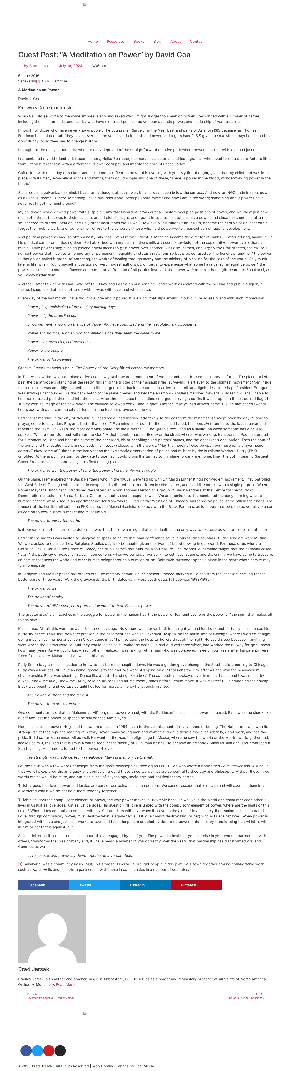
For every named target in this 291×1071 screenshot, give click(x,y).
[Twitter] (37, 1050)
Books (139, 41)
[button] (43, 885)
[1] (38, 81)
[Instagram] (60, 1050)
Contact (197, 41)
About (175, 41)
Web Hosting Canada (110, 1066)
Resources (116, 41)
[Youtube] (49, 1050)
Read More (65, 984)
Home (93, 41)
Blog (157, 41)
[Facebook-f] (26, 1050)
